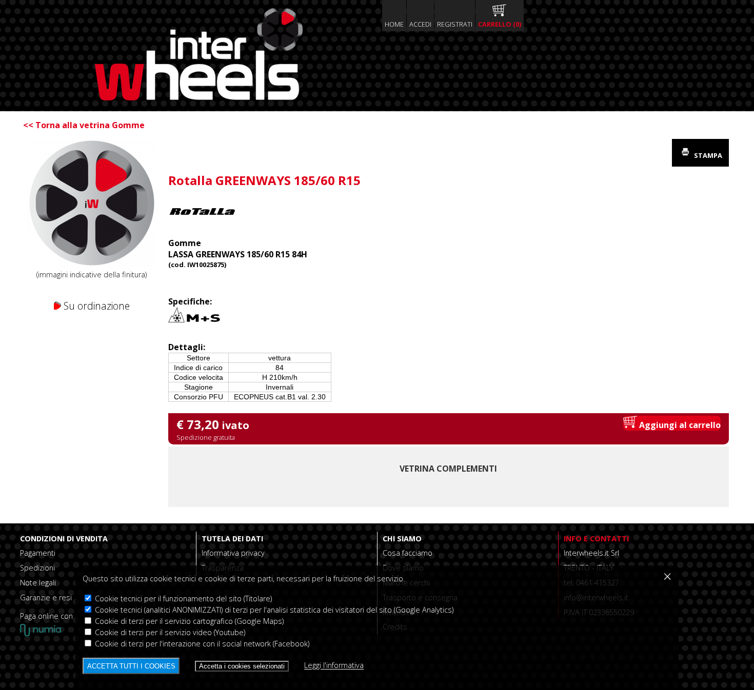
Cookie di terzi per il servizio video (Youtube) (169, 632)
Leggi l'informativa (334, 666)
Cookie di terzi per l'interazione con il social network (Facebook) (201, 643)
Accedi (420, 24)
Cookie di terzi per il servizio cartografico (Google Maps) (188, 621)
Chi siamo (402, 538)
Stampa (707, 155)
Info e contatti (596, 538)
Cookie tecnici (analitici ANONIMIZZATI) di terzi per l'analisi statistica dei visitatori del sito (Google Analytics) (273, 610)
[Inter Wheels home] (199, 97)
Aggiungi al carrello (679, 425)
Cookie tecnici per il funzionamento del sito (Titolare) (182, 598)
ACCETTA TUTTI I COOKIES (131, 666)
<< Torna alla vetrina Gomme (84, 125)
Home (394, 24)
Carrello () (499, 24)
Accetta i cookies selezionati (242, 666)
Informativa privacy (233, 553)
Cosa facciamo (407, 553)
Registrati (454, 24)
